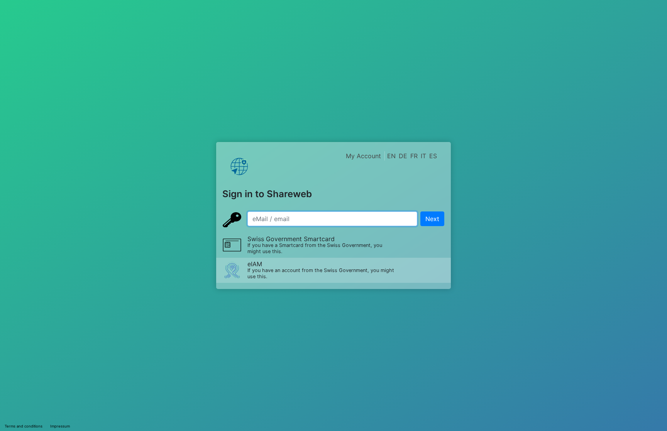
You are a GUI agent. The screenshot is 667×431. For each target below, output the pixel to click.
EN (391, 156)
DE (403, 156)
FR (414, 156)
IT (423, 156)
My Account (363, 156)
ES (433, 156)
